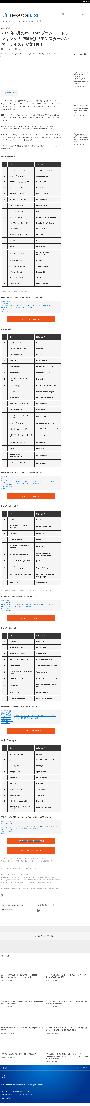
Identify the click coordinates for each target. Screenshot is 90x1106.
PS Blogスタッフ (12, 92)
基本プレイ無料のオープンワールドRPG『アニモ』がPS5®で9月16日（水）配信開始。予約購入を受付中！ (81, 108)
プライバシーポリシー (27, 1092)
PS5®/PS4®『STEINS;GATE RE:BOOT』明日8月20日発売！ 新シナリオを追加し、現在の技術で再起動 (67, 1029)
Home (5, 21)
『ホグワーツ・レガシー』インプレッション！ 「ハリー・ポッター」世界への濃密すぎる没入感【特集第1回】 (34, 483)
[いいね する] (84, 86)
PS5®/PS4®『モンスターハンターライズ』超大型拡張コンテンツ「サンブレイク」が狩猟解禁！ (35, 307)
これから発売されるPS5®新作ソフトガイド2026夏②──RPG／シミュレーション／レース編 (19, 976)
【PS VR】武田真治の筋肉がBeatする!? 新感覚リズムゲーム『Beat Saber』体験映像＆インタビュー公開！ (35, 717)
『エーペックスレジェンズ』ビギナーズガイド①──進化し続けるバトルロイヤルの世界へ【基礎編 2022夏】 (35, 827)
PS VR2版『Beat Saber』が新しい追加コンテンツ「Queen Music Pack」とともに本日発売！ (35, 605)
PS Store (24, 21)
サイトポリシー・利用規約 (10, 1092)
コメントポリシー (7, 1098)
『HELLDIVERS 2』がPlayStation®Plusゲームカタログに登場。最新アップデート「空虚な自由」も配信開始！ (81, 137)
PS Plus (30, 21)
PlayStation (24, 15)
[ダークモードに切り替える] (63, 14)
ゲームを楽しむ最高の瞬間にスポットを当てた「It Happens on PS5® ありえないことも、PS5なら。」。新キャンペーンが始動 (67, 1056)
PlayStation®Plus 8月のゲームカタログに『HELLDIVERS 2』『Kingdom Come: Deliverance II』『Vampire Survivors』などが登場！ (81, 78)
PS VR (18, 21)
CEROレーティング (26, 1095)
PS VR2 (13, 905)
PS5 (9, 21)
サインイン (70, 14)
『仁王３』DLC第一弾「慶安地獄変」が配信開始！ (19, 1054)
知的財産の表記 (7, 1095)
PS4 (13, 21)
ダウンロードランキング (7, 909)
